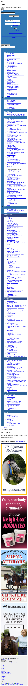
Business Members (11, 70)
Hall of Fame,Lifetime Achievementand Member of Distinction (13, 250)
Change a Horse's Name (13, 234)
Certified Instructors (12, 77)
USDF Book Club (11, 170)
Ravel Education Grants (13, 278)
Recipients (10, 294)
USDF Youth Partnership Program (15, 152)
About (2, 667)
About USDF (10, 53)
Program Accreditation (12, 159)
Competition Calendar (12, 347)
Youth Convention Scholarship (14, 280)
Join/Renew (3, 676)
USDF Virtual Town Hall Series (14, 172)
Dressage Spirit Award (12, 283)
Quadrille (9, 316)
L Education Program (12, 119)
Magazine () (14, 63)
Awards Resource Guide (13, 241)
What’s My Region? (12, 223)
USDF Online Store (12, 209)
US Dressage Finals (12, 302)
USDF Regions (10, 62)
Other (8, 285)
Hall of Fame (10, 60)
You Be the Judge (11, 174)
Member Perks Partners (12, 73)
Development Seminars (12, 177)
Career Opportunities (12, 93)
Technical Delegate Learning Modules (16, 163)
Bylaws (9, 83)
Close (2, 9)
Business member (16, 27)
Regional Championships (13, 303)
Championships (10, 301)
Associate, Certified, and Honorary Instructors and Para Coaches (15, 183)
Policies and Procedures (13, 84)
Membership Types (11, 59)
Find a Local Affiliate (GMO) (14, 103)
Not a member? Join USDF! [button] (15, 33)
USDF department (19, 441)
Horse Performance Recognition (15, 290)
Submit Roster (10, 398)
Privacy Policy (3, 662)
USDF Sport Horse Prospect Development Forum (14, 130)
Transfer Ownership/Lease (13, 231)
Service (8, 247)
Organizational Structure (13, 87)
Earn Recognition (11, 157)
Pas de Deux (10, 315)
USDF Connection (11, 415)
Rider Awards (10, 288)
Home (5, 427)
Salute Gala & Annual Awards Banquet (16, 242)
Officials (9, 79)
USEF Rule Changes (12, 350)
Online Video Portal (12, 136)
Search (10, 265)
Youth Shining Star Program (14, 277)
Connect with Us (6, 36)
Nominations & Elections (13, 91)
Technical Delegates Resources (14, 377)
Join (8, 105)
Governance (10, 80)
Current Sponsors (11, 72)
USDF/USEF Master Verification (15, 226)
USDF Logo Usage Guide (13, 423)
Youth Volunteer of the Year (13, 257)
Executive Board (11, 68)
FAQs (8, 96)
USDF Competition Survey (13, 354)
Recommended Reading (13, 124)
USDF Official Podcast (12, 191)
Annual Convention (12, 89)
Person (8, 217)
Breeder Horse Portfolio (13, 237)
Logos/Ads (9, 422)
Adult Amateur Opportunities (14, 193)
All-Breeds (10, 262)
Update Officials (11, 397)
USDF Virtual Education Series (14, 171)
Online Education (11, 156)
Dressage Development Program (15, 175)
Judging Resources (11, 196)
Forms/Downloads (5, 672)
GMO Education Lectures (13, 162)
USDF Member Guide (12, 416)
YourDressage (10, 418)
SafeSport (3, 671)
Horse (8, 228)
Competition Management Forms (15, 320)
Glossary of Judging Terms (13, 192)
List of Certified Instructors (13, 384)
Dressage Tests (10, 346)
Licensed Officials (11, 376)
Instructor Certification (12, 179)
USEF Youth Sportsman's (13, 281)
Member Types (10, 219)
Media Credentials (11, 421)
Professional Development (13, 178)
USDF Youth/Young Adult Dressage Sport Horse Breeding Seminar (16, 150)
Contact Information (12, 66)
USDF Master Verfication (13, 224)
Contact (2, 679)
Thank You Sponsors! (15, 36)
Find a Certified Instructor (13, 104)
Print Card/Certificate (12, 233)
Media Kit (9, 419)
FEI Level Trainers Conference (14, 139)
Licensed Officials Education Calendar (16, 198)
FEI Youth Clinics (11, 146)
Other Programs (11, 138)
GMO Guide (10, 395)
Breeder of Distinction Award (14, 291)
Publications (10, 413)
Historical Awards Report (14, 267)
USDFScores (10, 349)
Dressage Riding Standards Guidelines (16, 185)
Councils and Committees (13, 86)
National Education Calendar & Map (16, 114)
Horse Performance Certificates (14, 341)
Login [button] (15, 28)
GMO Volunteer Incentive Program (15, 254)
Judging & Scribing (11, 101)
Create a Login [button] (15, 30)
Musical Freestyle (11, 313)
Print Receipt (10, 221)
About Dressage (11, 55)
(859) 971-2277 (6, 659)
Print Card (9, 220)
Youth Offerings (11, 65)
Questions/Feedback (6, 673)
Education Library (11, 155)
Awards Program (11, 240)
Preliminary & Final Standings (14, 263)
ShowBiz (9, 322)
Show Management (11, 317)
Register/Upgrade (11, 230)
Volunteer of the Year (12, 255)
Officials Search (11, 319)
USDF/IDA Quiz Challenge (14, 141)
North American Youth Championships (16, 305)
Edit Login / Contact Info (13, 227)
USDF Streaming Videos (13, 212)
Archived (11, 266)
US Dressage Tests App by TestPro (15, 210)
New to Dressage (11, 100)
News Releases (10, 425)
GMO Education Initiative (13, 160)
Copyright (8, 662)
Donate (2, 677)
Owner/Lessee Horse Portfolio (14, 235)
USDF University (11, 153)
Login (14, 16)
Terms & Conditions (14, 662)
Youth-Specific (10, 145)
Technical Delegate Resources (14, 195)
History (8, 56)
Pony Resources (11, 199)
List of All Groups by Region (14, 401)
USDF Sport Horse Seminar (14, 135)
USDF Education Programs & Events (16, 115)
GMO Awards (10, 252)
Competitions (10, 112)
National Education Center (13, 58)
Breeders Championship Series (14, 306)
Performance (10, 259)
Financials (9, 90)
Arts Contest (10, 287)
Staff (8, 69)
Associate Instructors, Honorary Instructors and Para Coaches (14, 368)
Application (10, 292)
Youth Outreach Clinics (12, 148)
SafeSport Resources (12, 94)
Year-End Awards (11, 261)
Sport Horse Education (12, 128)
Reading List (10, 181)
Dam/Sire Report (11, 238)
